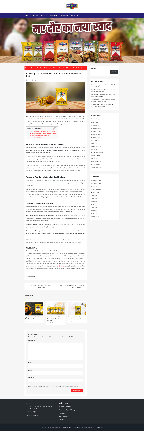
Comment (32, 340)
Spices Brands (95, 164)
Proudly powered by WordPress (70, 427)
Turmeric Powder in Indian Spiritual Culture (43, 133)
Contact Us (74, 15)
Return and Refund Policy (67, 410)
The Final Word (37, 137)
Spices (43, 15)
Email (30, 370)
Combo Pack (64, 15)
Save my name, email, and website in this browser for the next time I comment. (53, 387)
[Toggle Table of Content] (54, 128)
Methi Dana (94, 158)
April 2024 (94, 204)
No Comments (56, 80)
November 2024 (96, 183)
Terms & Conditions (65, 407)
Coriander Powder (96, 134)
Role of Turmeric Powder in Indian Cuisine (43, 131)
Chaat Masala (95, 125)
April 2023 (94, 213)
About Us (35, 15)
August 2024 (95, 192)
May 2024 (94, 201)
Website (31, 377)
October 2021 (95, 216)
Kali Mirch (94, 149)
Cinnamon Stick (95, 131)
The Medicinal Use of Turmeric (40, 135)
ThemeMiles (98, 427)
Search (93, 68)
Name (30, 363)
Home (26, 15)
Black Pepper (95, 122)
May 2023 (94, 210)
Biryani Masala (95, 119)
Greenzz (29, 80)
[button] (2, 40)
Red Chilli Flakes (96, 161)
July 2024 (94, 195)
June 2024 (94, 198)
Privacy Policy (63, 416)
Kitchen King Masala (97, 152)
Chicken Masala (95, 128)
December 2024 (96, 180)
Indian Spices (95, 143)
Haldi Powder (95, 140)
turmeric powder (32, 276)
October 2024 (95, 186)
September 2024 (96, 189)
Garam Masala (95, 137)
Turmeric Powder (46, 80)
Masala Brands (95, 155)
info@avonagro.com (32, 415)
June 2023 (94, 207)
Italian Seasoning (96, 146)
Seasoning (53, 15)
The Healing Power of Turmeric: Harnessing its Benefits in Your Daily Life (55, 318)
